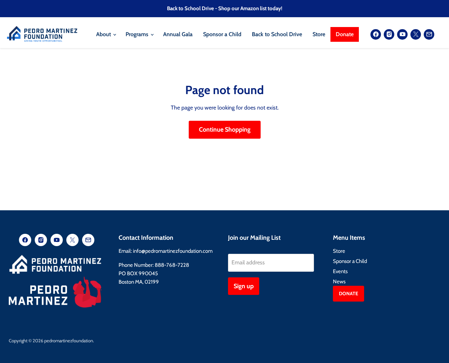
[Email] (429, 34)
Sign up (244, 286)
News (339, 281)
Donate (345, 34)
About (104, 34)
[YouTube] (402, 34)
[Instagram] (389, 34)
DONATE (348, 293)
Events (340, 271)
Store (319, 34)
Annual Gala (178, 34)
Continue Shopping (224, 129)
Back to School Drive (277, 34)
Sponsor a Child (222, 34)
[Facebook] (375, 34)
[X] (415, 34)
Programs (138, 34)
